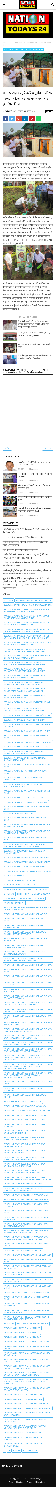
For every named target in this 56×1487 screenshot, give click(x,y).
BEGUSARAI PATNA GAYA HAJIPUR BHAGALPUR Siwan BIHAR (25, 772)
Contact (20, 1482)
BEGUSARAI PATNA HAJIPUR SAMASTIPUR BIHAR (23, 798)
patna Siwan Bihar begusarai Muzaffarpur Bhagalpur (23, 1438)
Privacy (30, 1482)
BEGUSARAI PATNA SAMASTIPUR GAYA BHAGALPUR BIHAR (27, 858)
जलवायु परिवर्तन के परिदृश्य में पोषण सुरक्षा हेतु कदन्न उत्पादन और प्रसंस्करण (34, 334)
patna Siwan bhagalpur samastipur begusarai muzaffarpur (25, 1420)
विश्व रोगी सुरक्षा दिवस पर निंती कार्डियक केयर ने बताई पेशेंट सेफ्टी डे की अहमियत (34, 357)
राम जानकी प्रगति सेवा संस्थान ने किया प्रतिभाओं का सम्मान (35, 475)
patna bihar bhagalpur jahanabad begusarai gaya (27, 1111)
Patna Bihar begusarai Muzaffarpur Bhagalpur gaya (28, 965)
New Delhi (39, 899)
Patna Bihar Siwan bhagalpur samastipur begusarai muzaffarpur (27, 1267)
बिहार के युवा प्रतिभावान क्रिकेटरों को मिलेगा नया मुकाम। (35, 498)
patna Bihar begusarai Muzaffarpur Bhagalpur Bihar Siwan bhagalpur (25, 946)
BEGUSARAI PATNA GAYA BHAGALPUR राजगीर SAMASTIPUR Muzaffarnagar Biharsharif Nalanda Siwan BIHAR (26, 637)
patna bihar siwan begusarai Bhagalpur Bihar (25, 1115)
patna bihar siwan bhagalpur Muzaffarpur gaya (26, 1200)
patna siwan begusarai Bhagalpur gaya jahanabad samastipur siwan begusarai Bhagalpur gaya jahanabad (27, 1381)
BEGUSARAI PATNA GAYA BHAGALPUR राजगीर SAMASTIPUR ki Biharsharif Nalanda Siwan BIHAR (27, 644)
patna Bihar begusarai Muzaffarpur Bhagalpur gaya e (28, 977)
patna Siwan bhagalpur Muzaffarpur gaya (23, 1399)
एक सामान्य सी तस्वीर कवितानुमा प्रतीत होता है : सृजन (34, 345)
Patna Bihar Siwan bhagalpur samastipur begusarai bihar (27, 1261)
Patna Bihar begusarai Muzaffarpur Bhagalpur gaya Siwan (23, 49)
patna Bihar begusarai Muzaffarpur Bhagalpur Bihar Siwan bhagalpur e (25, 953)
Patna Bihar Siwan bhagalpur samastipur (22, 1250)
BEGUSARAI (8, 600)
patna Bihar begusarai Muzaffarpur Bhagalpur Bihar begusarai (25, 926)
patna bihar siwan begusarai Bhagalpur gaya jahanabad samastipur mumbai (24, 1158)
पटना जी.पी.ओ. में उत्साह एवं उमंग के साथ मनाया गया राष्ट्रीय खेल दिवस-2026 (34, 509)
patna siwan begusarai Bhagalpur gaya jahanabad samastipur (27, 1347)
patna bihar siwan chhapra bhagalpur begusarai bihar (26, 1298)
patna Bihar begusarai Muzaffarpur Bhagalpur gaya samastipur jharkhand (28, 1010)
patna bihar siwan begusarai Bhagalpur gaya (24, 1120)
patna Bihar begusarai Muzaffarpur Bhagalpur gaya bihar (28, 971)
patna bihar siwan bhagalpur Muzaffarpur (23, 1184)
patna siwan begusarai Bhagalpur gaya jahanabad (27, 1342)
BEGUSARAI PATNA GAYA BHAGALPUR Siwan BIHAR (24, 720)
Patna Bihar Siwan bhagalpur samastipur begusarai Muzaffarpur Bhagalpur (27, 1274)
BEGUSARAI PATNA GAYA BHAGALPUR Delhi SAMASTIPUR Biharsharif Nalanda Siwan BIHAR (27, 657)
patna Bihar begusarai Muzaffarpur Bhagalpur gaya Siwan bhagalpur (28, 1024)
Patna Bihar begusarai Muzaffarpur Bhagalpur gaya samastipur (28, 990)
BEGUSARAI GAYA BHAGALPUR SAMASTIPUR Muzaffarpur (28, 605)
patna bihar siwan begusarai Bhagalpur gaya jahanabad (24, 1125)
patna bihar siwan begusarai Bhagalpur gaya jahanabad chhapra (24, 1145)
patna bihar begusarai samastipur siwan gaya (25, 1106)
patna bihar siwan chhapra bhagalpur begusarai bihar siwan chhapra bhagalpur (26, 1318)
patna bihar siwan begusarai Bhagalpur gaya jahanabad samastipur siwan (24, 1165)
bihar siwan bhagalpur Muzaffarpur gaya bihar (26, 889)
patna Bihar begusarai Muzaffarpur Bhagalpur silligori (25, 1096)
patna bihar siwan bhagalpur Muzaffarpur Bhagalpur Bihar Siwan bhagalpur (23, 1189)
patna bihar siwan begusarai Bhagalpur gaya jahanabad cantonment (24, 1132)
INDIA (27, 894)
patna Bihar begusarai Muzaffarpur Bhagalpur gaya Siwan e (28, 1083)
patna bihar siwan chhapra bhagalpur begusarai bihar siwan (26, 1305)
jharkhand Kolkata (41, 894)
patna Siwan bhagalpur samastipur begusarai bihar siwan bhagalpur (27, 1414)
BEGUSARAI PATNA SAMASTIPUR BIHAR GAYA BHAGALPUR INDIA (27, 839)
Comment (49, 111)
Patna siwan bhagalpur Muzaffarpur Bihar (23, 1395)
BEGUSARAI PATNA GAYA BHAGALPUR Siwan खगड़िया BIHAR (27, 715)
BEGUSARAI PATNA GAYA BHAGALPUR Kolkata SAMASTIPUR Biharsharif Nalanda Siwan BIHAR (24, 663)
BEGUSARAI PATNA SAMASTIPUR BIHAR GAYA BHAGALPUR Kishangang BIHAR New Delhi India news (27, 845)
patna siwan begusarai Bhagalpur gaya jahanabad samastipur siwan (27, 1361)
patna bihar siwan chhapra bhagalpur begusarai (26, 1293)
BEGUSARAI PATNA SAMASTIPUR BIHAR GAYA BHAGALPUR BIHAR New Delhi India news (27, 832)
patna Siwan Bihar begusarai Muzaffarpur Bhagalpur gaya (23, 1445)
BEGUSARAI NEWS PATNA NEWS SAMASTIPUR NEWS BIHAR (27, 871)
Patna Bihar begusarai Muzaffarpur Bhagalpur (25, 914)
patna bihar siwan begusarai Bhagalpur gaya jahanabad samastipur (24, 1152)
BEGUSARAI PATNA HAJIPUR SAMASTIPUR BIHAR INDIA (25, 802)
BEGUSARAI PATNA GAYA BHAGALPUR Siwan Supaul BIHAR (28, 742)
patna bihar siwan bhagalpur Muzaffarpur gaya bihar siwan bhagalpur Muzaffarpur (26, 1232)
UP (9, 1451)
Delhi (19, 894)
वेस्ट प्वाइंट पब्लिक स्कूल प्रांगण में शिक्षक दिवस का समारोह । (24, 537)
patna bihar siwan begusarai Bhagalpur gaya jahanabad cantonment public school (24, 1139)
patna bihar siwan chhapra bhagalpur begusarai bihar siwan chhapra (26, 1311)
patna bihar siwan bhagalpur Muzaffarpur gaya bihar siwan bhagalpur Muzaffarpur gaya (26, 1238)
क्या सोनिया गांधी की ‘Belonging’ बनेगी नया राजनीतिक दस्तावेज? (34, 463)
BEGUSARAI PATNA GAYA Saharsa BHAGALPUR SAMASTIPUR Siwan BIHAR (23, 785)
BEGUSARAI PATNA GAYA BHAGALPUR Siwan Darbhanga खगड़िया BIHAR (27, 725)
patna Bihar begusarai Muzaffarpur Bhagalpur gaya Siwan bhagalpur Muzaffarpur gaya (28, 1037)
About (11, 1482)
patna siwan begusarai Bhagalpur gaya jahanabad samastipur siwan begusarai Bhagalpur (27, 1374)
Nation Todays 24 (37, 1479)
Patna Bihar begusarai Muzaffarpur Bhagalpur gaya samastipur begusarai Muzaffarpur (28, 1004)
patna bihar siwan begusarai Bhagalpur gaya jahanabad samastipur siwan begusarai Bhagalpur (27, 1178)
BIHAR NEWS (29, 885)
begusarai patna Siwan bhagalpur (19, 880)
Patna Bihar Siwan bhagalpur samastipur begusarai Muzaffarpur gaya (27, 1280)
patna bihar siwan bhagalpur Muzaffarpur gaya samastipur (26, 1245)
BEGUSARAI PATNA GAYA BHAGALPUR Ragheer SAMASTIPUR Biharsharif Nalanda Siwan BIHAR (24, 670)
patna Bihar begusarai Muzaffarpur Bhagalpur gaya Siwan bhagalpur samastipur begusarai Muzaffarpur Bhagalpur (28, 1066)
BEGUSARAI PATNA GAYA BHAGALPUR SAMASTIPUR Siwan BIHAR (27, 703)
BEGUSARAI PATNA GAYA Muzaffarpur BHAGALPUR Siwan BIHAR (25, 779)
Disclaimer (40, 1482)
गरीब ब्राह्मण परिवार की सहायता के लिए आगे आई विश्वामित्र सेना (34, 486)
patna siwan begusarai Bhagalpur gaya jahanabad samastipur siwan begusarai (27, 1367)
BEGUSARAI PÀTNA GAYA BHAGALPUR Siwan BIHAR (24, 867)
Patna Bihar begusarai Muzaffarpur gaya (22, 1102)
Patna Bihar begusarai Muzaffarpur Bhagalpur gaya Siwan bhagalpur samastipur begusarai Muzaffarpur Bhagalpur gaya (28, 1075)
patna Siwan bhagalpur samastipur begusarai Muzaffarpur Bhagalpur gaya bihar (25, 1427)
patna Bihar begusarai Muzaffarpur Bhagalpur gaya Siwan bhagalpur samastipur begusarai (28, 1050)
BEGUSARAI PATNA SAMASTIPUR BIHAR (19, 813)
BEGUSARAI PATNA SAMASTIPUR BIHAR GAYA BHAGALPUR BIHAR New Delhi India (27, 826)
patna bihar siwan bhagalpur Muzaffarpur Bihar (26, 1195)
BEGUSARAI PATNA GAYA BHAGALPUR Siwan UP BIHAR (26, 747)
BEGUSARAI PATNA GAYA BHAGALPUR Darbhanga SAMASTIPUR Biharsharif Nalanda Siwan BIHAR (24, 650)
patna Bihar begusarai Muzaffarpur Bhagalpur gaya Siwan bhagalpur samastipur (28, 1043)
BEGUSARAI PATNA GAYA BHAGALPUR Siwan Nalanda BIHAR (26, 737)
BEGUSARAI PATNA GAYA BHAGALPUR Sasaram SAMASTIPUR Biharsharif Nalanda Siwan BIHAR (24, 710)
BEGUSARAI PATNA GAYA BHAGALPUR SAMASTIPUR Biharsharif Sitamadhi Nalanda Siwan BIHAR (24, 690)
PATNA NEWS (9, 1324)
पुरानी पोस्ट (47, 448)
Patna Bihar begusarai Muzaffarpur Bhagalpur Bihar (25, 920)
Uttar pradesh (30, 1451)
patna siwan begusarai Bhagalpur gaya (21, 1333)
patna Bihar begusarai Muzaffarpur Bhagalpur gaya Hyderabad (28, 984)
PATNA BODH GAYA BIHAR (14, 903)
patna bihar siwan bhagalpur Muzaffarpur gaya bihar (26, 1212)
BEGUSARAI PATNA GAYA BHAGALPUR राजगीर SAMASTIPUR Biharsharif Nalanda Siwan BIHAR (26, 611)
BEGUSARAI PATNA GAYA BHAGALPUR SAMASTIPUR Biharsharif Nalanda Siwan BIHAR (24, 677)
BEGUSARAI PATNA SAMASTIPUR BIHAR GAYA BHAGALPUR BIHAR (27, 819)
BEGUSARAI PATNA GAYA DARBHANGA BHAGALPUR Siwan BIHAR (27, 766)
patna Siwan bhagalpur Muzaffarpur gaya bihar (26, 1404)
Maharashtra (10, 899)
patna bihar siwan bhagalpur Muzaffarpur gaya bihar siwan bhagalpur (26, 1225)
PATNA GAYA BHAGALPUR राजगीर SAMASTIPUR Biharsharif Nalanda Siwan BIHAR (27, 909)
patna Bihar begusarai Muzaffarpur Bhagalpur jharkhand (25, 1089)
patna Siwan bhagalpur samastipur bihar (22, 1433)
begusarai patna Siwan (14, 876)
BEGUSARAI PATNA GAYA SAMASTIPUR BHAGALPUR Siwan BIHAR (27, 792)
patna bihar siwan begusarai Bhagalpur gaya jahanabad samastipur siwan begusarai (24, 1172)
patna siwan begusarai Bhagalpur (32, 1324)
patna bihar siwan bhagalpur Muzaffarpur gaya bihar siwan (26, 1218)
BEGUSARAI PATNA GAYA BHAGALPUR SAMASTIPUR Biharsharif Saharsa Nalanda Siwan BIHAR (24, 683)
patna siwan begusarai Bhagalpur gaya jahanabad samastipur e (27, 1354)
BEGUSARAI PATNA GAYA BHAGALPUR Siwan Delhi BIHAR (27, 731)
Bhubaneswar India (12, 885)
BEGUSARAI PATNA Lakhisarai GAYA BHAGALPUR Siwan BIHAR (26, 808)
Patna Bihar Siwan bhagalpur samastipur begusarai (27, 1255)
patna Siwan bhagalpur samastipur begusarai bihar (27, 1408)
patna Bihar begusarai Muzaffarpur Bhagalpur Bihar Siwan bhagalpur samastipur (25, 959)
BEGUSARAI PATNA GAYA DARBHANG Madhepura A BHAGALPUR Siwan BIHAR (24, 759)
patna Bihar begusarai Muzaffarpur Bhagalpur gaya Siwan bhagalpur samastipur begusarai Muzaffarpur (28, 1058)
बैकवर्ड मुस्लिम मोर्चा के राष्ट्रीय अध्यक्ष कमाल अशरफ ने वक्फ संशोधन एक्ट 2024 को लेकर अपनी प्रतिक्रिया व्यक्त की (33, 324)
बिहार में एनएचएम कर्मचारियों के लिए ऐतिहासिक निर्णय (20, 550)
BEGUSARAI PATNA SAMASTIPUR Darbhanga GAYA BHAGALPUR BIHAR (24, 852)
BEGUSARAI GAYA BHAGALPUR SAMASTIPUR (33, 600)
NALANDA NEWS (26, 899)
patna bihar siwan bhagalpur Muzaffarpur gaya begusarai (26, 1205)
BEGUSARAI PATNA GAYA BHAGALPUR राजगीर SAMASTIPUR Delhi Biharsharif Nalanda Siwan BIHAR (26, 630)
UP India (16, 1451)
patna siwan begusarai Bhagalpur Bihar (22, 1328)
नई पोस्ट (7, 448)
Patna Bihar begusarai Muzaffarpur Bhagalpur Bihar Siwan (25, 940)
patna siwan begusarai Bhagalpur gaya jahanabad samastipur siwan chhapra (27, 1389)
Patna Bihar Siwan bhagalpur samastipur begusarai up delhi (27, 1287)
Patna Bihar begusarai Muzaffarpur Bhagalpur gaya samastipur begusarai (28, 997)
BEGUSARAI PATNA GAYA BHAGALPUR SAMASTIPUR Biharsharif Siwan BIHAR (24, 697)
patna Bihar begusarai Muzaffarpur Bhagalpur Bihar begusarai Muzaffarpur (25, 933)
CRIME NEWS (9, 894)
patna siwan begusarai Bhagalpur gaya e (22, 1337)
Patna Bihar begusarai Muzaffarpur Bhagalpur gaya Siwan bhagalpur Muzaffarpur (28, 1030)
